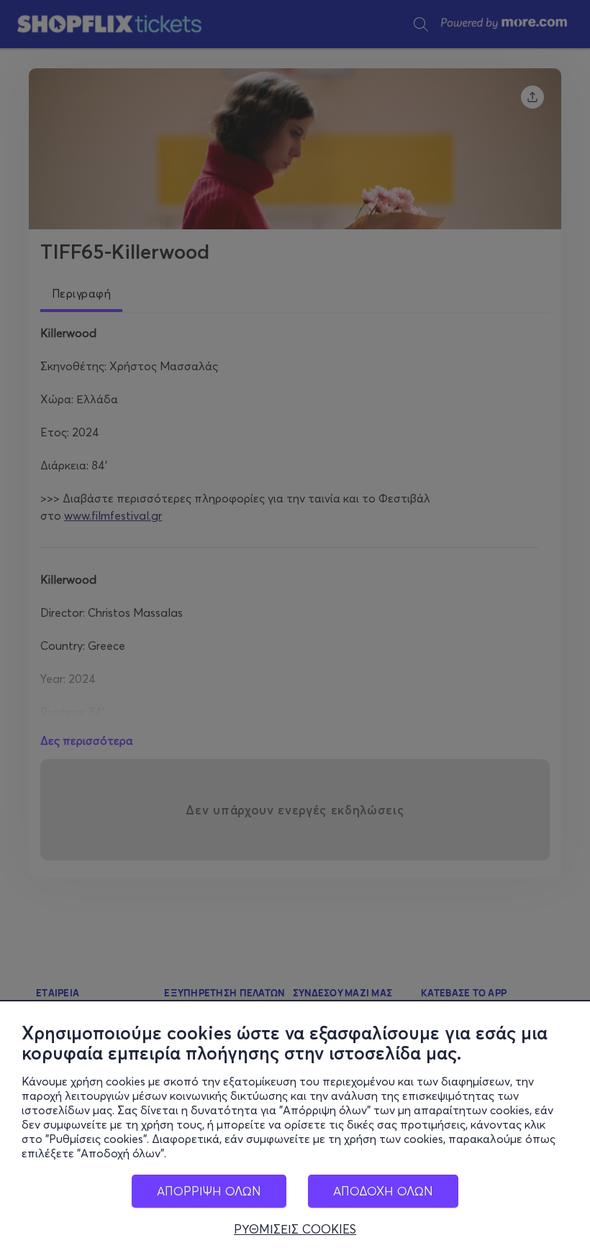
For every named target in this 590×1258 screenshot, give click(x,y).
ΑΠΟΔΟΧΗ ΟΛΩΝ (383, 1190)
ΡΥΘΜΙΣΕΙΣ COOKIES (295, 1229)
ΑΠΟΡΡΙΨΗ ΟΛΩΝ (209, 1190)
